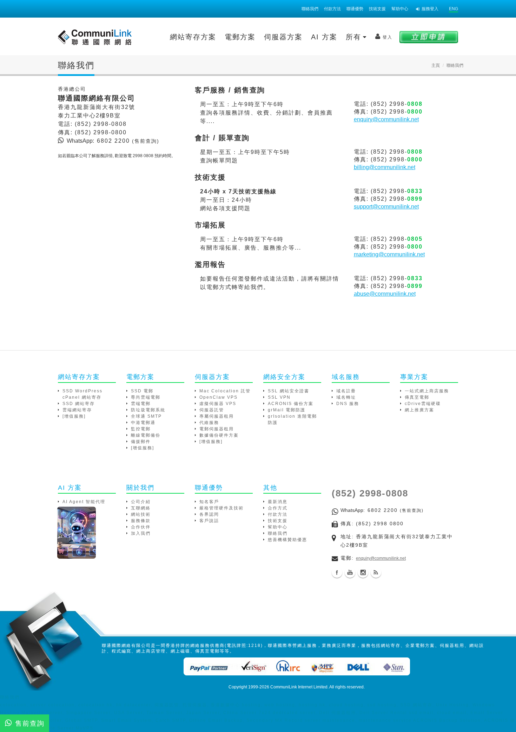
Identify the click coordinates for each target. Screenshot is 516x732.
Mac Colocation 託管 (225, 391)
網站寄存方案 (193, 37)
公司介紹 (141, 501)
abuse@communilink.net (385, 294)
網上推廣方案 (419, 409)
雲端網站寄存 (77, 409)
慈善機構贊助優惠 (287, 539)
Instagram (363, 572)
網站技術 (141, 514)
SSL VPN (279, 397)
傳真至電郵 (417, 397)
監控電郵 (141, 428)
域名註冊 (346, 391)
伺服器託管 (211, 409)
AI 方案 (324, 37)
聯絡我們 (310, 8)
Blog (376, 572)
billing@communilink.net (384, 167)
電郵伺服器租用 (216, 428)
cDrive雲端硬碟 (423, 403)
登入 (387, 37)
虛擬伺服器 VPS (217, 403)
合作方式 (277, 508)
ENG (453, 8)
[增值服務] (74, 416)
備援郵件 (141, 441)
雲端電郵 (141, 403)
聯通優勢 (354, 8)
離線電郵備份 (145, 435)
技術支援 (377, 8)
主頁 (435, 65)
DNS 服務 (347, 403)
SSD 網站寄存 (78, 403)
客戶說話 (209, 520)
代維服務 (209, 422)
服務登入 (430, 8)
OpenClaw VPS (218, 397)
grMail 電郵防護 (286, 409)
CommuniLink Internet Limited (299, 687)
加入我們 (141, 533)
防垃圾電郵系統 (148, 409)
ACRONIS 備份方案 (290, 403)
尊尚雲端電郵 (145, 397)
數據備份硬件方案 (219, 435)
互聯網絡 (141, 508)
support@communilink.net (386, 207)
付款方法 (332, 8)
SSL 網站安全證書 (288, 391)
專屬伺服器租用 (216, 416)
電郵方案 (240, 37)
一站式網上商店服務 (427, 391)
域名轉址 (346, 397)
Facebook (337, 572)
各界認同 (209, 514)
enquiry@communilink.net (386, 119)
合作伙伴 (141, 527)
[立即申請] (428, 36)
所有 (355, 37)
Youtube (350, 572)
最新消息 (277, 501)
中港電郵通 (143, 422)
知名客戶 (209, 501)
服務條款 (141, 520)
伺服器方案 (283, 37)
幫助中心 (399, 8)
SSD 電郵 (142, 391)
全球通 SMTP (146, 416)
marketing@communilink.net (389, 254)
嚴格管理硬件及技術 (221, 508)
